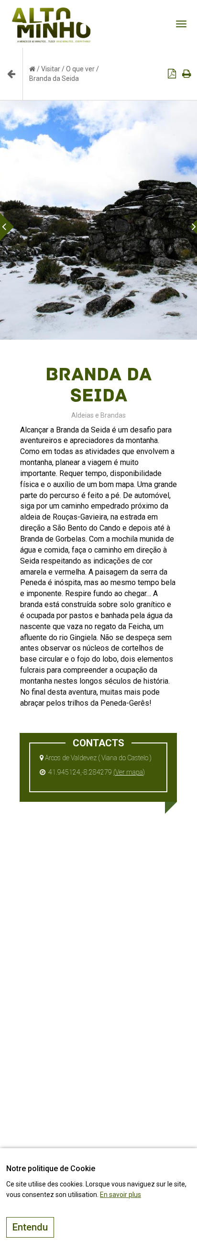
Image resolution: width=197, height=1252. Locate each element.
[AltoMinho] (51, 12)
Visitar (50, 69)
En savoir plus (120, 1194)
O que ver (80, 69)
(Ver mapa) (129, 772)
